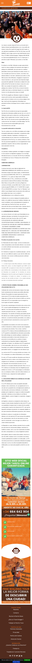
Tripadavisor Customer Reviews (16, 652)
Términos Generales (16, 629)
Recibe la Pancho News (16, 616)
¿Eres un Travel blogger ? (16, 620)
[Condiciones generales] (16, 5)
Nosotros (16, 609)
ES (29, 3)
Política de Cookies (16, 636)
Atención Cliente (16, 639)
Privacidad (16, 632)
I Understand (27, 660)
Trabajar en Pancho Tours (16, 623)
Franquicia (16, 648)
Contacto (16, 613)
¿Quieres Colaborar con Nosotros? (16, 645)
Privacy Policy (16, 661)
